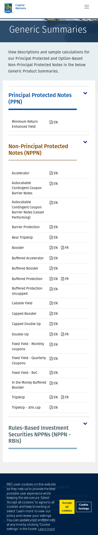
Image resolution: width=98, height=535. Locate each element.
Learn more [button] (46, 529)
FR (66, 248)
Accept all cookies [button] (67, 506)
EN (55, 122)
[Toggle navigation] (87, 7)
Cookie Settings (83, 506)
